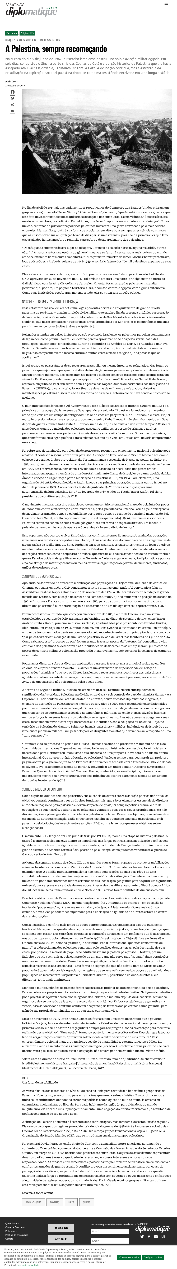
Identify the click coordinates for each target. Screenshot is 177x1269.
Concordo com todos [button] (129, 1257)
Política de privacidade (16, 1235)
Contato (9, 1238)
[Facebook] (12, 92)
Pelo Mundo (11, 1231)
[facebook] (149, 1236)
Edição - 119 (27, 33)
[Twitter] (12, 98)
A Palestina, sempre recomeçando (56, 48)
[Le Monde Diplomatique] (31, 16)
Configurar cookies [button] (153, 1257)
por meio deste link (28, 1265)
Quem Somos (12, 1223)
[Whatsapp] (12, 104)
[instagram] (162, 1236)
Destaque (11, 33)
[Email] (12, 110)
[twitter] (142, 1236)
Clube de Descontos (15, 1227)
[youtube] (155, 1236)
